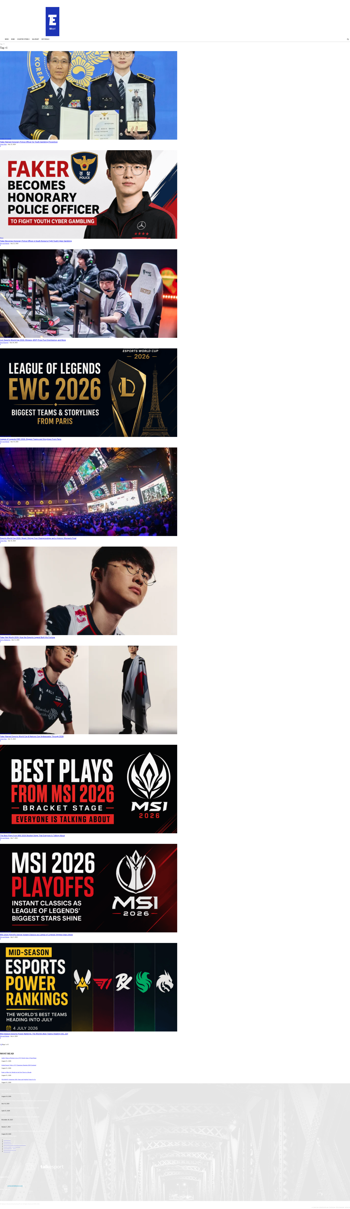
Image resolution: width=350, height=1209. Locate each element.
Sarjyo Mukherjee (5, 640)
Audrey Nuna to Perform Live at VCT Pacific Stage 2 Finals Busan (18, 1058)
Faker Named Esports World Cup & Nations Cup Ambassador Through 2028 (32, 736)
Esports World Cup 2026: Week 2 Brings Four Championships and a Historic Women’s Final (38, 538)
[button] (348, 39)
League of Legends (5, 139)
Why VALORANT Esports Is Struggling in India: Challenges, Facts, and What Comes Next (25, 1100)
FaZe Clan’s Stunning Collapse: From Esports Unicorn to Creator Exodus (20, 1116)
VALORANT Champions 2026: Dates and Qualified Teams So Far (18, 1079)
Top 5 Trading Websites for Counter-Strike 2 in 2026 (15, 1093)
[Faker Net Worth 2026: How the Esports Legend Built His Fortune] (88, 591)
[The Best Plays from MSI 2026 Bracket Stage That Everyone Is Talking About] (88, 789)
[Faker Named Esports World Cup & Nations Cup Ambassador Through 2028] (88, 690)
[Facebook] (2, 1194)
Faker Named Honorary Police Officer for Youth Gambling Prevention (29, 142)
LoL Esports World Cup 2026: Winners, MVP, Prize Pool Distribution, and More (33, 340)
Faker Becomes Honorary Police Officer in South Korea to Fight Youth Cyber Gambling (36, 241)
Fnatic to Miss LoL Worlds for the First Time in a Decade (16, 1072)
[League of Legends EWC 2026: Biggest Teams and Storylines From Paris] (88, 392)
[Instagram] (6, 1194)
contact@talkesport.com (15, 1186)
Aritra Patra (3, 144)
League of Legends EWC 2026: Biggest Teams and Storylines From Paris (30, 439)
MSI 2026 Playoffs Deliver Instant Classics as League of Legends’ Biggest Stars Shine (36, 935)
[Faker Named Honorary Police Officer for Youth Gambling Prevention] (88, 95)
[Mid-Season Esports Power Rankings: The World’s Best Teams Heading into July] (88, 987)
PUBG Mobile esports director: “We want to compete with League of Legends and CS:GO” (25, 1131)
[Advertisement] (227, 21)
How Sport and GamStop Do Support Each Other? (14, 1124)
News (1, 238)
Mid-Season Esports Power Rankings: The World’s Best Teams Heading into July (34, 1034)
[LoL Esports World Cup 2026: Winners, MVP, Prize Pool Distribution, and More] (88, 293)
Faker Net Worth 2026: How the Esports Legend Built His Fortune (27, 637)
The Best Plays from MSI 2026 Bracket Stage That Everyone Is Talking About (32, 835)
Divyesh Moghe (4, 243)
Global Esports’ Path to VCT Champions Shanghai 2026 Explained (18, 1065)
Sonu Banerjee (4, 342)
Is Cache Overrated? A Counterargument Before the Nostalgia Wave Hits (20, 1107)
